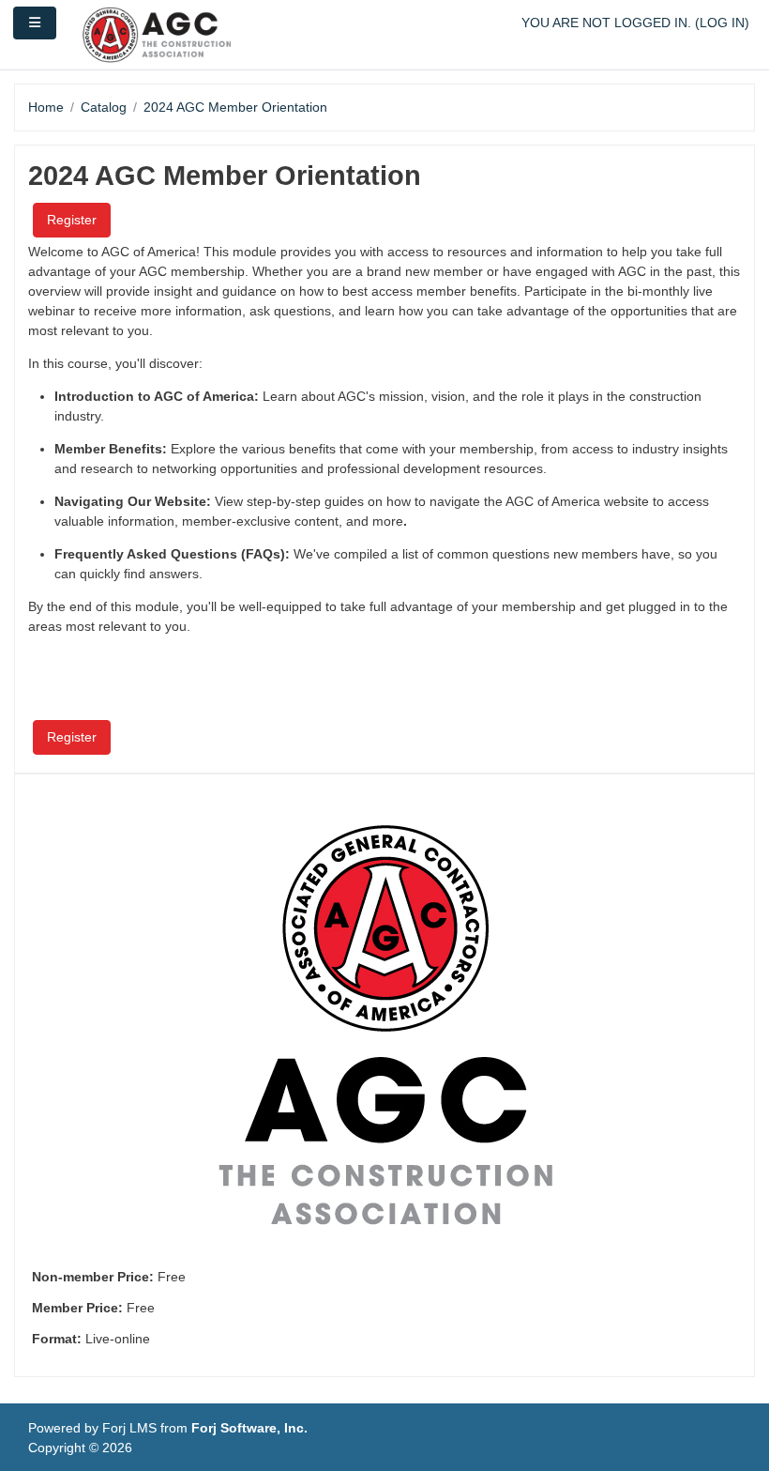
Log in (722, 22)
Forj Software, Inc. (249, 1427)
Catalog (104, 107)
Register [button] (72, 219)
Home (46, 107)
